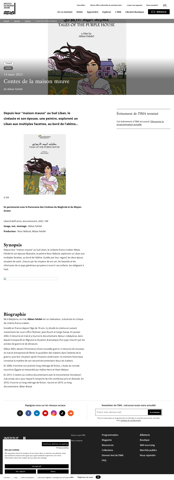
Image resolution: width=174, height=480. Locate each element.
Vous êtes (81, 5)
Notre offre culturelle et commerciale (105, 5)
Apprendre (92, 11)
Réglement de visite (85, 477)
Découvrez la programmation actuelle (140, 123)
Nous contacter (77, 440)
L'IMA (118, 11)
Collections (107, 450)
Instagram (54, 413)
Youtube (45, 413)
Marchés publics (148, 450)
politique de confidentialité (131, 420)
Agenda (17, 21)
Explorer (106, 11)
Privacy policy (62, 447)
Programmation (110, 434)
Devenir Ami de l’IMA (112, 455)
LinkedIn (37, 413)
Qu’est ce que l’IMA (78, 435)
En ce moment (65, 11)
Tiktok (62, 413)
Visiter (79, 11)
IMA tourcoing (147, 445)
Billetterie (162, 11)
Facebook (28, 413)
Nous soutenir (152, 5)
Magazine (107, 439)
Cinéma (28, 21)
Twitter (20, 413)
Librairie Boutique (134, 11)
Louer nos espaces (134, 5)
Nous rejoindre (148, 455)
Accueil (6, 21)
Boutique (144, 439)
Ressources (108, 445)
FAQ (104, 460)
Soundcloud (71, 413)
